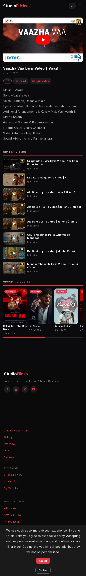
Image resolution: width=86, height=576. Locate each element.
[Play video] (43, 40)
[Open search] (72, 6)
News (7, 450)
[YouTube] (33, 389)
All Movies (10, 508)
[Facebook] (7, 389)
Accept (43, 560)
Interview (9, 443)
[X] (25, 389)
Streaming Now (13, 474)
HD (7, 81)
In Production (12, 521)
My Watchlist (11, 488)
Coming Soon (12, 481)
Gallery (8, 437)
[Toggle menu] (80, 6)
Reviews (9, 457)
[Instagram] (16, 389)
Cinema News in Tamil (17, 430)
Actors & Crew (12, 514)
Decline (43, 570)
